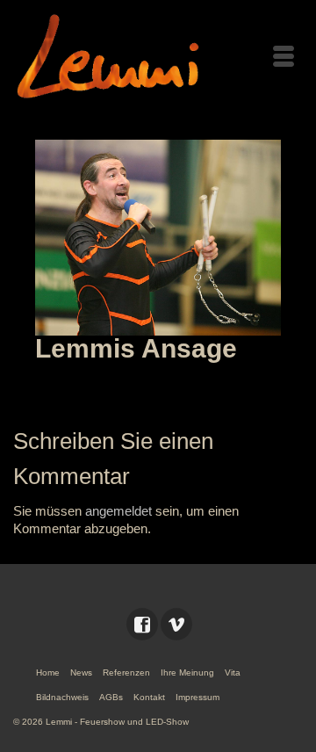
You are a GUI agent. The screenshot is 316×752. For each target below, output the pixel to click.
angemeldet (118, 510)
